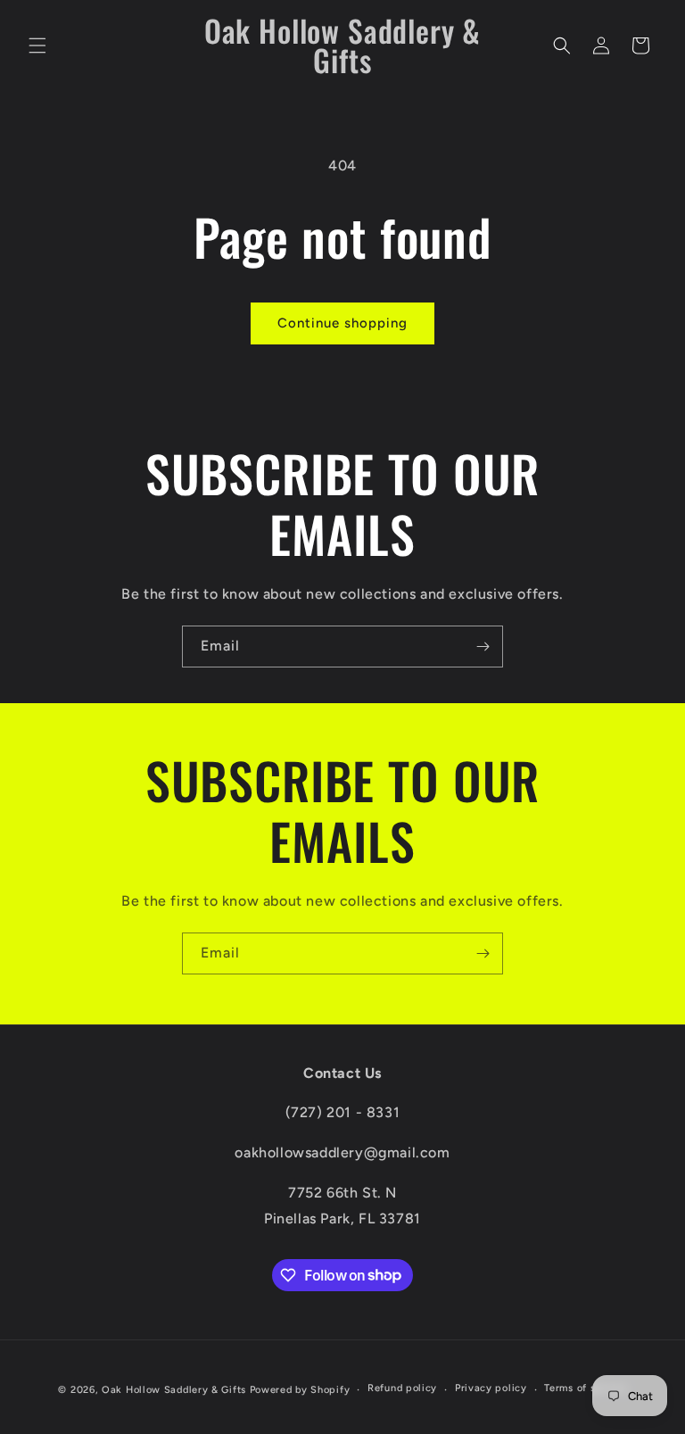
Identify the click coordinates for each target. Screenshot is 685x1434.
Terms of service (585, 1388)
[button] (37, 45)
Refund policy (402, 1388)
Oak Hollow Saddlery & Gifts (174, 1390)
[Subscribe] (482, 646)
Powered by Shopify (300, 1390)
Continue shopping (342, 323)
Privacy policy (491, 1388)
